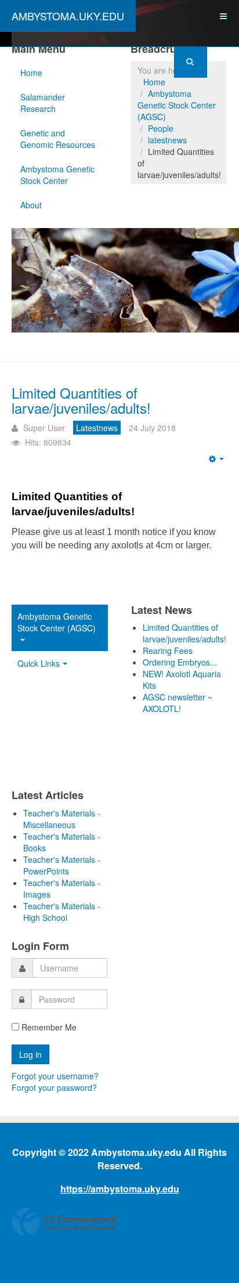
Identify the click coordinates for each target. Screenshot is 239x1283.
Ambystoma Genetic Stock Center (57, 174)
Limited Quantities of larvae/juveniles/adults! (81, 400)
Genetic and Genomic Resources (57, 138)
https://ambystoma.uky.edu (119, 1188)
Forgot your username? (55, 1076)
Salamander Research (42, 102)
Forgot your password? (54, 1087)
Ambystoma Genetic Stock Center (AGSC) (176, 105)
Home (31, 72)
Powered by (64, 1222)
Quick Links (38, 663)
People (160, 128)
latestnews (167, 140)
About (31, 205)
